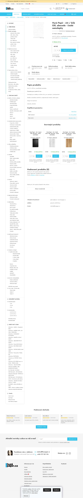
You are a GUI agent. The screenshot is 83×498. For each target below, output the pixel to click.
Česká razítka (11, 87)
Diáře (11, 137)
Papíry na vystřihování (14, 109)
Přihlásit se (72, 439)
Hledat (50, 8)
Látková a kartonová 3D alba (15, 132)
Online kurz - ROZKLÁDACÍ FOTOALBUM (13, 334)
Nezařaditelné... (13, 275)
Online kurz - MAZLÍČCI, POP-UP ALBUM (14, 338)
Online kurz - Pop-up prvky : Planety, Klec (15, 353)
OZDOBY (10, 154)
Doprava (7, 3)
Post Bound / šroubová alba (15, 124)
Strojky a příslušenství (14, 279)
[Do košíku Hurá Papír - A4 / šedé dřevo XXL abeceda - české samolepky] (55, 156)
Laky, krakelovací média (14, 220)
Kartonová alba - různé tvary (15, 135)
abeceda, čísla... (72, 118)
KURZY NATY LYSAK (14, 324)
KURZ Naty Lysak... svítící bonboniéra (15, 371)
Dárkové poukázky (11, 29)
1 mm (11, 303)
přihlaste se (33, 175)
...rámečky (12, 67)
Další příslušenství (13, 141)
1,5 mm (11, 305)
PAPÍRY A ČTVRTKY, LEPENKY (14, 98)
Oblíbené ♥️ (27, 3)
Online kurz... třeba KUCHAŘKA (14, 364)
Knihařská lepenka (11, 301)
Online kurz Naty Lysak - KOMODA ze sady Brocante (15, 374)
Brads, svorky (12, 169)
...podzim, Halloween (14, 61)
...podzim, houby (13, 44)
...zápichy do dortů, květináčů (15, 72)
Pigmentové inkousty (14, 241)
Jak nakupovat (26, 485)
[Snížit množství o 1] (55, 50)
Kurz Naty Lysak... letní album (13, 370)
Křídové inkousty (13, 243)
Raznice (11, 264)
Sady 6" (11, 116)
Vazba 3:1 (12, 293)
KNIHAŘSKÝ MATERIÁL (14, 299)
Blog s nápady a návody (47, 467)
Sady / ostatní (12, 118)
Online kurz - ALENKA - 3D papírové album (15, 328)
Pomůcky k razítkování (14, 192)
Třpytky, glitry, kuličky (14, 213)
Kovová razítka (12, 190)
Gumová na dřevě (13, 185)
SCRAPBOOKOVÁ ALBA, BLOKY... (15, 121)
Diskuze (48, 78)
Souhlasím (56, 490)
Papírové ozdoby (13, 163)
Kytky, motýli (12, 160)
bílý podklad (73, 114)
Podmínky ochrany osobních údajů (30, 481)
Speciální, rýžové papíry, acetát (16, 110)
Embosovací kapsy (13, 283)
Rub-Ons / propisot (13, 165)
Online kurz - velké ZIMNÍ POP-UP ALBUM (15, 341)
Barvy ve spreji (12, 207)
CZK (59, 3)
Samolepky (12, 156)
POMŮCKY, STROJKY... (12, 250)
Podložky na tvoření (13, 269)
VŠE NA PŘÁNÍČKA (12, 144)
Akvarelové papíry (13, 103)
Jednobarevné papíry (14, 100)
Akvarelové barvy (13, 203)
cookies (29, 489)
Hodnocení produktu (41, 78)
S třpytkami (15, 261)
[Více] (73, 14)
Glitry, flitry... (12, 176)
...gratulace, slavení (13, 36)
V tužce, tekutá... (16, 259)
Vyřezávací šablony (13, 281)
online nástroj (34, 493)
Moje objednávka (20, 3)
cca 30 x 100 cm (13, 315)
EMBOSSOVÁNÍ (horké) (13, 195)
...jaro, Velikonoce (13, 40)
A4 (69, 114)
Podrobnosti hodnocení (70, 31)
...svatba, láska (12, 38)
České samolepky (12, 31)
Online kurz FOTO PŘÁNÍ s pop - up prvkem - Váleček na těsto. (15, 362)
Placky (9, 91)
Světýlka (11, 271)
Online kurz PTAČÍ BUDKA (13, 356)
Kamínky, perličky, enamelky (15, 162)
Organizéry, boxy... (13, 265)
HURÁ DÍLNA (12, 27)
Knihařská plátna (11, 310)
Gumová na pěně (13, 186)
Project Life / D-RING (14, 123)
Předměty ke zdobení (14, 227)
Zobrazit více (41, 427)
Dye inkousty (12, 245)
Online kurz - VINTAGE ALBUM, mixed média (15, 350)
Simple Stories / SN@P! (14, 130)
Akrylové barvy (12, 205)
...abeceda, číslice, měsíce (15, 33)
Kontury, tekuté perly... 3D (15, 222)
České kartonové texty (12, 49)
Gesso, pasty (12, 214)
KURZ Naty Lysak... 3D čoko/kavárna (15, 377)
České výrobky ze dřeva (12, 70)
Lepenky (11, 107)
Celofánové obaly (13, 148)
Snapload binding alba (14, 126)
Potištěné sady (12, 151)
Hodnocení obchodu (41, 410)
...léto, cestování (13, 59)
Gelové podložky (13, 216)
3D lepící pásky (16, 255)
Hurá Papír (57, 56)
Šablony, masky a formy (14, 225)
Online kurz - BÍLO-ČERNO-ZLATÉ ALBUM (15, 346)
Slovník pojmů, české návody (48, 469)
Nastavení (26, 496)
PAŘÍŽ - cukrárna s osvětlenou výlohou (15, 387)
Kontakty (12, 3)
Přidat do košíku (68, 50)
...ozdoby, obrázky (13, 65)
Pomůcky (11, 231)
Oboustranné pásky (16, 253)
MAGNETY (12, 273)
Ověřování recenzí (27, 483)
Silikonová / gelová (13, 181)
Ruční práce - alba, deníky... (13, 84)
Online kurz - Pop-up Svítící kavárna (15, 344)
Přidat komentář (40, 189)
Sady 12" (11, 112)
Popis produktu (31, 78)
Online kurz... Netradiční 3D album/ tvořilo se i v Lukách (15, 381)
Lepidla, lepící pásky (13, 251)
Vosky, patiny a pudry (14, 218)
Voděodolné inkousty (14, 239)
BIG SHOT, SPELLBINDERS (13, 278)
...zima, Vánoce (13, 45)
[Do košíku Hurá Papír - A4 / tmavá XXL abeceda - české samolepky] (39, 156)
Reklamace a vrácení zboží (48, 474)
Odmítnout (47, 490)
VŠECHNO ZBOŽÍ (13, 95)
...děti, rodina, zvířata (14, 35)
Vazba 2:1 (12, 292)
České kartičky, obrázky (12, 86)
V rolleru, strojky (16, 257)
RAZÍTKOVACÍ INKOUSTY (13, 234)
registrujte (42, 175)
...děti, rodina (12, 54)
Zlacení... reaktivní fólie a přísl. (15, 229)
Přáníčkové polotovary (14, 146)
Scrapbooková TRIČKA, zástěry (14, 89)
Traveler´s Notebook (14, 128)
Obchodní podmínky (28, 478)
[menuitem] (9, 14)
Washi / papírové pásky (14, 158)
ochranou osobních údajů (65, 442)
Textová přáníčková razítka (15, 149)
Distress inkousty (13, 238)
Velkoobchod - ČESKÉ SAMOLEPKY (49, 476)
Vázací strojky (12, 290)
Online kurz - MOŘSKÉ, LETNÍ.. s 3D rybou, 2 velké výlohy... (15, 331)
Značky (10, 393)
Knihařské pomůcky (12, 318)
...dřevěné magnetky (13, 73)
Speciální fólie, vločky (14, 224)
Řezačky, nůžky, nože (14, 267)
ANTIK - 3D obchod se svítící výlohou (15, 379)
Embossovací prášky (13, 197)
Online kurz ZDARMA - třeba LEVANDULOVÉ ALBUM (13, 367)
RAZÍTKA (10, 179)
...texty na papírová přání (14, 50)
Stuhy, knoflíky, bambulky (14, 174)
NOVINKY (11, 23)
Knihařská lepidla (11, 320)
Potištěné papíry (13, 101)
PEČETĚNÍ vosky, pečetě (13, 286)
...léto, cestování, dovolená (15, 42)
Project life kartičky (13, 105)
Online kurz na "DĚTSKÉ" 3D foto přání (15, 358)
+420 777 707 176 (59, 8)
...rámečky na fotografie (14, 77)
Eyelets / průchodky (13, 171)
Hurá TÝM (45, 471)
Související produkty (66, 78)
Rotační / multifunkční (14, 188)
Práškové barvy (13, 211)
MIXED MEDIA (11, 202)
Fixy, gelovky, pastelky (14, 209)
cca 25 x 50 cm (13, 312)
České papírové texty (12, 82)
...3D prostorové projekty (14, 75)
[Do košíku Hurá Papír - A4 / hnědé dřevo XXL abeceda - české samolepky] (72, 156)
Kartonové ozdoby (13, 172)
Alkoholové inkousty (13, 236)
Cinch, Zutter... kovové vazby (13, 288)
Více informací (64, 38)
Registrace (74, 3)
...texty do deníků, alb (14, 52)
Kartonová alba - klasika (14, 134)
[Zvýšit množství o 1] (59, 50)
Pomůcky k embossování (14, 199)
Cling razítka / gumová (14, 183)
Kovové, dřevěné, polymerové (15, 167)
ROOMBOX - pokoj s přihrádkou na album (15, 385)
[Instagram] (70, 453)
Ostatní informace (56, 78)
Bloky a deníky (12, 139)
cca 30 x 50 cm (13, 313)
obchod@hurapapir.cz (43, 452)
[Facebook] (67, 453)
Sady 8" (11, 114)
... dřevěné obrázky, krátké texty (16, 79)
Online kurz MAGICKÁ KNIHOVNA (15, 389)
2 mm (11, 307)
